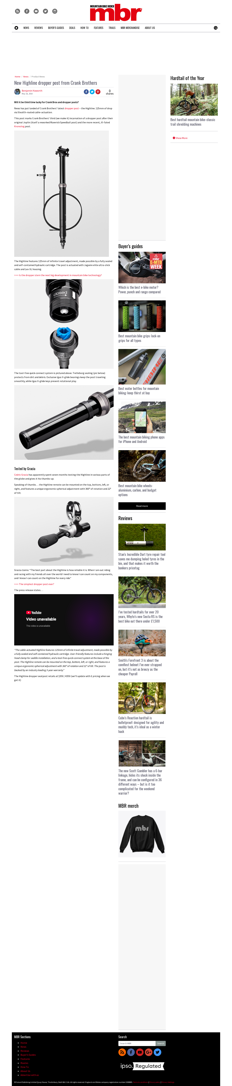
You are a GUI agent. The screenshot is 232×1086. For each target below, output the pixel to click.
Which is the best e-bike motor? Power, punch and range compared (139, 289)
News (26, 76)
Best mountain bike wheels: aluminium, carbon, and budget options (137, 490)
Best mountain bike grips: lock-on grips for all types (139, 338)
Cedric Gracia (21, 474)
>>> (58, 275)
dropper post (72, 108)
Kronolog (19, 126)
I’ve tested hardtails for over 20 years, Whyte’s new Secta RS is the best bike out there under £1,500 (140, 616)
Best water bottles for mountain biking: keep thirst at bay (138, 390)
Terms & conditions (140, 1082)
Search (160, 1043)
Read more (142, 505)
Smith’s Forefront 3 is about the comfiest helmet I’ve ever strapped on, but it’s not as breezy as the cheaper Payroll (140, 667)
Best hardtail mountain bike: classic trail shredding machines (192, 122)
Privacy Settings (167, 1082)
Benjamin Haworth (32, 90)
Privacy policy (154, 1082)
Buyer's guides (130, 246)
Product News (38, 76)
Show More (181, 138)
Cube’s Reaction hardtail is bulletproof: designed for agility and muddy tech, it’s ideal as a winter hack (141, 724)
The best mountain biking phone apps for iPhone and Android (141, 439)
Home (17, 76)
